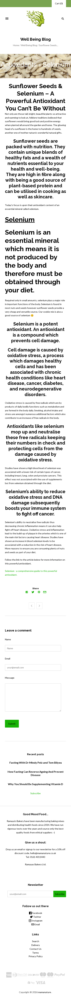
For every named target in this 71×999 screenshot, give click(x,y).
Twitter (37, 916)
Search (35, 941)
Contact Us (35, 948)
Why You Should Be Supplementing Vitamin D (35, 784)
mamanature (44, 992)
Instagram (36, 920)
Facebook (37, 913)
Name (8, 639)
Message (9, 677)
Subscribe (35, 793)
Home (16, 45)
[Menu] (7, 18)
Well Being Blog (29, 45)
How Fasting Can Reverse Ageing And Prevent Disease (36, 773)
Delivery (35, 945)
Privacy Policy (36, 956)
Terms (35, 952)
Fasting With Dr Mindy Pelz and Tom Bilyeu (35, 762)
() (59, 3)
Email (7, 658)
